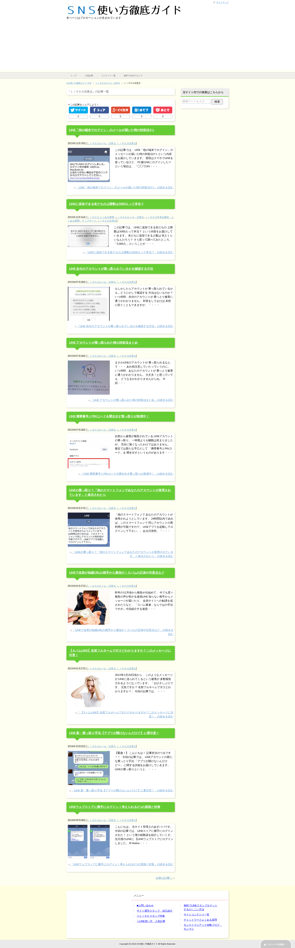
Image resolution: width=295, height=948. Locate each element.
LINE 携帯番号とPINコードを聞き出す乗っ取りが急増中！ (109, 416)
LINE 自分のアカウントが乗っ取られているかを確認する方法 (111, 268)
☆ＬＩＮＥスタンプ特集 (151, 916)
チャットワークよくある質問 (200, 920)
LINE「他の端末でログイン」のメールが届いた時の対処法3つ (111, 130)
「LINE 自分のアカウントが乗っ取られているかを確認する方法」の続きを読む (125, 326)
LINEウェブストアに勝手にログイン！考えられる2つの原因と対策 (114, 807)
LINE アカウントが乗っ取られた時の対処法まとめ (103, 342)
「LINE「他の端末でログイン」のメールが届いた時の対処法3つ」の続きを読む (124, 187)
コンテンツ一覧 (108, 76)
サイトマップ (222, 2)
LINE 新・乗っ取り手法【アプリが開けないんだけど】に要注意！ (114, 733)
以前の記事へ (164, 878)
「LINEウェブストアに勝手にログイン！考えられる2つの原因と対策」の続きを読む (122, 864)
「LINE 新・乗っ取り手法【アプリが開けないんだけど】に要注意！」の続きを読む (122, 790)
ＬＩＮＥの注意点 (126, 143)
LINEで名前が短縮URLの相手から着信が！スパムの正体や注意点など (116, 572)
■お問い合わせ (145, 905)
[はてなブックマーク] (141, 110)
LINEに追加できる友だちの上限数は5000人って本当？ (106, 204)
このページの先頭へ (276, 944)
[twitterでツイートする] (78, 110)
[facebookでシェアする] (99, 110)
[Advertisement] (147, 46)
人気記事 (89, 76)
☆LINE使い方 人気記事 (151, 921)
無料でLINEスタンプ (133, 76)
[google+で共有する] (120, 110)
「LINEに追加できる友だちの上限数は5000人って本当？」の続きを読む (129, 252)
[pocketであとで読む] (162, 110)
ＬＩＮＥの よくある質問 (100, 217)
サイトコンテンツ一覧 (196, 914)
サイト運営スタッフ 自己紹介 (155, 911)
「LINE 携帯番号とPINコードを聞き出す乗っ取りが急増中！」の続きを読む (127, 473)
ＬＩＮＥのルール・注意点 (101, 143)
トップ (74, 76)
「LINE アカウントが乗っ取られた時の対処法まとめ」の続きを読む (132, 400)
